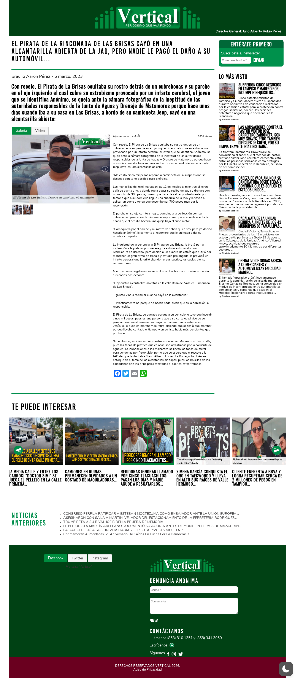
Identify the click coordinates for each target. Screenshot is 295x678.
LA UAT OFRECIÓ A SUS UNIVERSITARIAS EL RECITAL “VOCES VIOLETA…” (123, 530)
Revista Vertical (230, 119)
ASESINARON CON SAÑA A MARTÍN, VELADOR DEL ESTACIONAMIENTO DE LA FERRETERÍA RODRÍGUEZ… (150, 517)
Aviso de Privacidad (147, 669)
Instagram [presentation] (100, 558)
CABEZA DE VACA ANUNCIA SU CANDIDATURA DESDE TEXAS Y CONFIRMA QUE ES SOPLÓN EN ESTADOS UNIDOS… (260, 184)
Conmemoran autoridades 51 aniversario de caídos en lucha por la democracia (126, 534)
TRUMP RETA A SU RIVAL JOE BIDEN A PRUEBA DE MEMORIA (113, 521)
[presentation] (18, 450)
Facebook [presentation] (55, 558)
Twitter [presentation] (77, 558)
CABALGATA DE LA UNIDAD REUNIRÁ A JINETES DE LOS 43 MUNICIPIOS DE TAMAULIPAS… (260, 222)
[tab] (21, 131)
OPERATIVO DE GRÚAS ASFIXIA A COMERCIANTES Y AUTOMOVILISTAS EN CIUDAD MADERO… (260, 266)
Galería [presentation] (21, 130)
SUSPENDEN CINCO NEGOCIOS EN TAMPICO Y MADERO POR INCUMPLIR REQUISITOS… (259, 88)
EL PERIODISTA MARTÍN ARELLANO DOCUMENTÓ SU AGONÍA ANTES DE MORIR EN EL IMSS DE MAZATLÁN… (152, 526)
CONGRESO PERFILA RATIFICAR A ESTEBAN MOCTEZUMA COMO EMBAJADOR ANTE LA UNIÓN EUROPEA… (151, 513)
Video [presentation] (40, 130)
